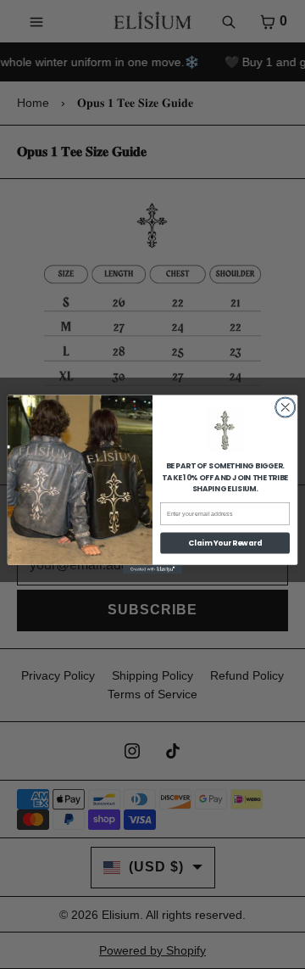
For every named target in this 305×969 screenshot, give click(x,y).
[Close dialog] (285, 407)
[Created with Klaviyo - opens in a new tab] (152, 569)
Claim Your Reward (225, 543)
